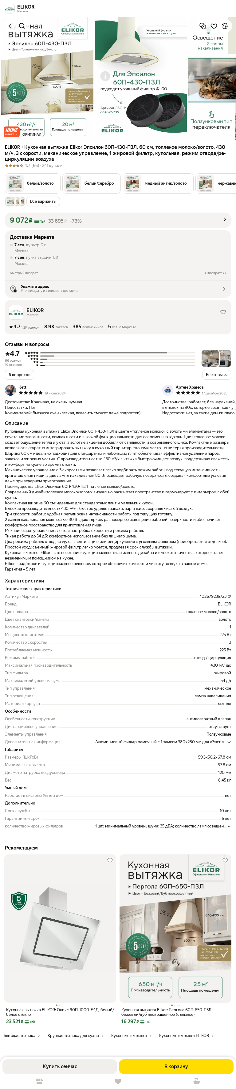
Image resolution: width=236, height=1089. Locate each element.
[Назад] (11, 26)
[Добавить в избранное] (214, 26)
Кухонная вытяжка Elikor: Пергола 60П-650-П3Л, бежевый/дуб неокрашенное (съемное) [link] (166, 1012)
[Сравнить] (202, 26)
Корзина (196, 1081)
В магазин (39, 1081)
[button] (12, 131)
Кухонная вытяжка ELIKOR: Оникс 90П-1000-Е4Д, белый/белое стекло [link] (60, 1012)
